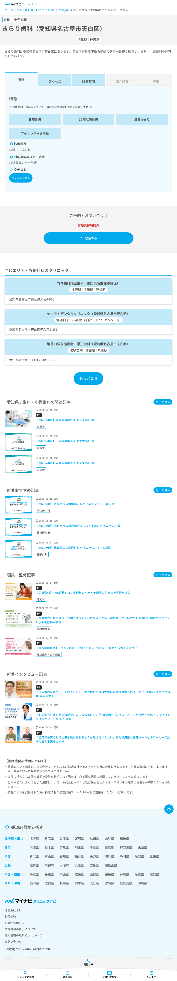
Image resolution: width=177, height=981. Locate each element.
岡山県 (64, 874)
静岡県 (124, 856)
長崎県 (64, 883)
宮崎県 (109, 883)
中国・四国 (12, 874)
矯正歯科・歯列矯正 (49, 654)
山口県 (94, 874)
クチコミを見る (21, 178)
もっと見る (88, 378)
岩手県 (64, 838)
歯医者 (41, 426)
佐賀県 (49, 883)
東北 (20, 838)
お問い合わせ (13, 941)
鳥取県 (34, 874)
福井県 (79, 856)
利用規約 (10, 916)
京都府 (49, 865)
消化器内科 (43, 510)
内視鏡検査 (43, 629)
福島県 (124, 838)
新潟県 (34, 856)
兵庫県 (79, 865)
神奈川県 (126, 847)
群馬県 (64, 847)
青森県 (49, 838)
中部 (8, 856)
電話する (91, 238)
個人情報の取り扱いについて (23, 935)
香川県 (124, 874)
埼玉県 (79, 847)
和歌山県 (111, 865)
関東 (8, 847)
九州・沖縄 (12, 883)
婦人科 (41, 599)
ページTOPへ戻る (169, 809)
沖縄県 (142, 883)
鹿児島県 (126, 883)
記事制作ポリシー (16, 923)
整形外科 (42, 554)
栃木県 (49, 847)
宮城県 (79, 838)
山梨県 (142, 847)
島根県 (49, 874)
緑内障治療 (43, 532)
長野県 (94, 856)
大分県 (94, 883)
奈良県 (94, 865)
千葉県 (94, 847)
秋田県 (94, 838)
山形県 (109, 838)
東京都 (109, 847)
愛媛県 (139, 874)
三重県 (154, 856)
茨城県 (34, 847)
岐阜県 (109, 856)
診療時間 (88, 81)
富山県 (49, 856)
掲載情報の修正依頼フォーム (63, 792)
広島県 (79, 874)
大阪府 (64, 865)
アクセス (54, 81)
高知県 (154, 874)
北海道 (9, 838)
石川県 (64, 856)
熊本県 (79, 883)
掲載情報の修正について (20, 929)
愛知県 (139, 856)
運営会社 (10, 910)
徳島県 (109, 874)
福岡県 (34, 883)
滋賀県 (34, 865)
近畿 (8, 865)
